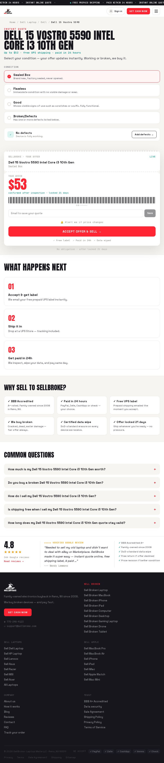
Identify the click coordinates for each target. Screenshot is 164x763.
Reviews (9, 717)
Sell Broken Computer (97, 611)
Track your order (14, 732)
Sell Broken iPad (94, 605)
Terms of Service (94, 727)
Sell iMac (89, 669)
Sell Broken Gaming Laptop (101, 621)
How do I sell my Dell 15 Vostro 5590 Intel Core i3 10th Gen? (82, 496)
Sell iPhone (91, 659)
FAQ (6, 727)
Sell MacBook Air (94, 653)
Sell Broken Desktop (96, 616)
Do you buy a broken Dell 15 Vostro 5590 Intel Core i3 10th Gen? (82, 482)
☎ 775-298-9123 (14, 621)
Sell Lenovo (11, 659)
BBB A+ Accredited (96, 701)
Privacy (8, 757)
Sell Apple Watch (94, 674)
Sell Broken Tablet (95, 631)
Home (13, 22)
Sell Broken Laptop (96, 590)
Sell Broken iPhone (95, 600)
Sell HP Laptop (13, 653)
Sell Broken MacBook (97, 595)
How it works (12, 706)
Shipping (56, 757)
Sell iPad (89, 664)
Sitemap (71, 757)
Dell (44, 22)
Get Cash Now (138, 11)
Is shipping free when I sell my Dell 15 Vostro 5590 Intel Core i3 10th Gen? (82, 509)
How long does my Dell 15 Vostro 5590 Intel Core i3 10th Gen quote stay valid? (82, 522)
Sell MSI (8, 674)
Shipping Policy (93, 717)
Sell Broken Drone (95, 626)
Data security (93, 706)
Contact (9, 722)
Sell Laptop (28, 22)
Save (150, 213)
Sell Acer (9, 679)
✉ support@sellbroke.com (20, 626)
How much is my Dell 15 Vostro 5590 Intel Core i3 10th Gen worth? (82, 469)
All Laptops (11, 684)
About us (9, 701)
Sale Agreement (94, 711)
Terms (20, 757)
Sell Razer (10, 669)
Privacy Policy (93, 722)
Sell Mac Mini (92, 679)
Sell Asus (9, 664)
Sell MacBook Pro (95, 648)
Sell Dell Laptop (13, 648)
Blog (7, 711)
